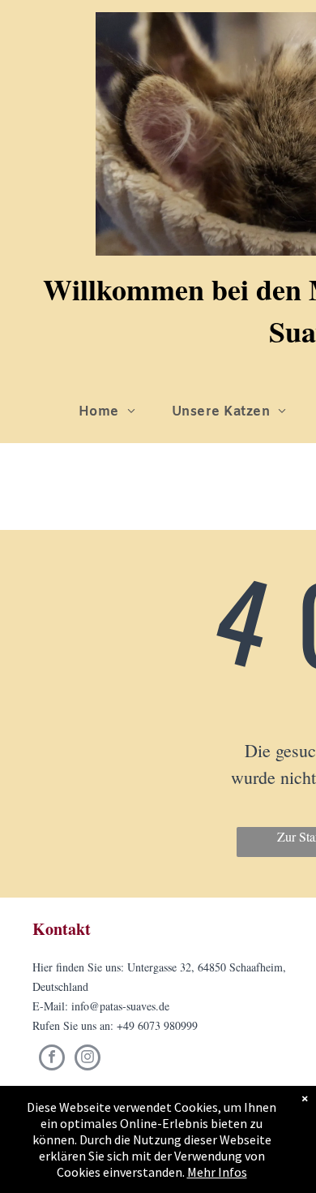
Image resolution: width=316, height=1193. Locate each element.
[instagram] (87, 1059)
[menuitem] (113, 412)
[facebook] (52, 1059)
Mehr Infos (217, 1172)
